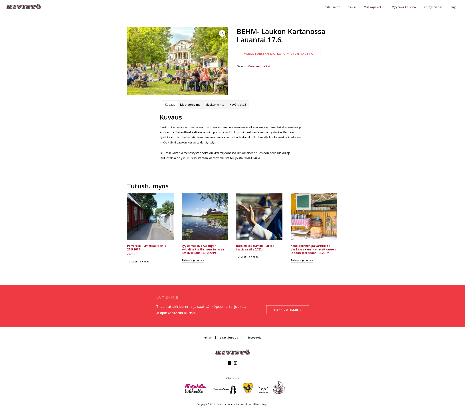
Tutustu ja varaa (138, 261)
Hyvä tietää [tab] (237, 105)
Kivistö (23, 6)
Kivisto (220, 404)
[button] (222, 33)
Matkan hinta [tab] (214, 105)
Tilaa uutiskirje (287, 309)
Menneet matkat (259, 66)
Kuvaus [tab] (170, 105)
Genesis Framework (237, 404)
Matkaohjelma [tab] (190, 105)
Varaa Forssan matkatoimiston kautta (278, 53)
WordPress (254, 404)
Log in (265, 404)
